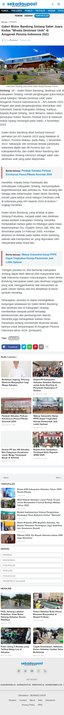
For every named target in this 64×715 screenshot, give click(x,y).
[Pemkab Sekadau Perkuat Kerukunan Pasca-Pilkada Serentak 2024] (16, 405)
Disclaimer (50, 700)
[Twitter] (23, 346)
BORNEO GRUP (38, 695)
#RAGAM (7, 570)
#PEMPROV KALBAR (14, 581)
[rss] (45, 671)
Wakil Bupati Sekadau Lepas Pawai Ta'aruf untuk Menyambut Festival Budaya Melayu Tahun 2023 (38, 502)
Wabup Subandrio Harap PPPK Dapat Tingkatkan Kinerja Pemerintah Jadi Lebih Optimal (31, 258)
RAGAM (51, 11)
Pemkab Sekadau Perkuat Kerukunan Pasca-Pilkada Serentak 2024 (15, 418)
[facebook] (18, 671)
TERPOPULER (42, 16)
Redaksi (12, 700)
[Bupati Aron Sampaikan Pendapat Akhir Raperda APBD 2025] (48, 439)
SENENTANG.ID (38, 685)
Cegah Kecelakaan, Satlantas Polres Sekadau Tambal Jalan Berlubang (48, 649)
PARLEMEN (16, 11)
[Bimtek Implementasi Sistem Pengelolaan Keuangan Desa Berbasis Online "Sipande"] (8, 516)
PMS (40, 705)
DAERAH (29, 16)
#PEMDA (14, 338)
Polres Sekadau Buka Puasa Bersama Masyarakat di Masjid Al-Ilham (47, 614)
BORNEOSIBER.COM (54, 685)
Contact (23, 700)
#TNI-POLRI (9, 565)
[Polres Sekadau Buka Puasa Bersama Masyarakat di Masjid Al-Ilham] (48, 601)
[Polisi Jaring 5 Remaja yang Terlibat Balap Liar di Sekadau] (16, 636)
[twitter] (25, 671)
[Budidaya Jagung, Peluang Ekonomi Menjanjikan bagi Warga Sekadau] (16, 369)
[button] (3, 4)
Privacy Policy (28, 705)
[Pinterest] (35, 346)
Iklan (40, 700)
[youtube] (32, 671)
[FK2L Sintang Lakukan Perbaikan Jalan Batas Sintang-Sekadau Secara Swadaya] (16, 601)
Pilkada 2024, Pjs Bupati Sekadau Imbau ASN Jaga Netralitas (40, 536)
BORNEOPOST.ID (24, 685)
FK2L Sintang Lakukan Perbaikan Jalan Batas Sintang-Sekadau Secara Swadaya (13, 615)
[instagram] (38, 671)
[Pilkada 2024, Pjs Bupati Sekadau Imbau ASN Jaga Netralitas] (8, 539)
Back (6, 477)
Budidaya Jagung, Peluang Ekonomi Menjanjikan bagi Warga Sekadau (15, 382)
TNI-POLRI (40, 11)
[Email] (41, 346)
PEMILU (28, 11)
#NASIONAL (9, 560)
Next (58, 477)
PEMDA (4, 11)
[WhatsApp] (29, 346)
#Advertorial (9, 576)
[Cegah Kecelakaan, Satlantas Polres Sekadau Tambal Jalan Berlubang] (48, 636)
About (32, 700)
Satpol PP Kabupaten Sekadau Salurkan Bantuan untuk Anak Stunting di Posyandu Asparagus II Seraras (47, 385)
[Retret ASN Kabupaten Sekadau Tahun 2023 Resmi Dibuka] (8, 493)
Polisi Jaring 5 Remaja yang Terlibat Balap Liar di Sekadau (15, 649)
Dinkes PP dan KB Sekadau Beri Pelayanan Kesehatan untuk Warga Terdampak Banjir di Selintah (15, 453)
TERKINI (18, 16)
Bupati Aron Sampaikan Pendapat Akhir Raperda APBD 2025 (45, 452)
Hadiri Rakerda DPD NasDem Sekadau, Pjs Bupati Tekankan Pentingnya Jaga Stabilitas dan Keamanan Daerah (39, 525)
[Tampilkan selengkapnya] (47, 346)
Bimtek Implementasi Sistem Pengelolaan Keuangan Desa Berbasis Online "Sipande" (39, 513)
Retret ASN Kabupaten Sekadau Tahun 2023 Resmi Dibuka (39, 490)
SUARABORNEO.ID (8, 685)
